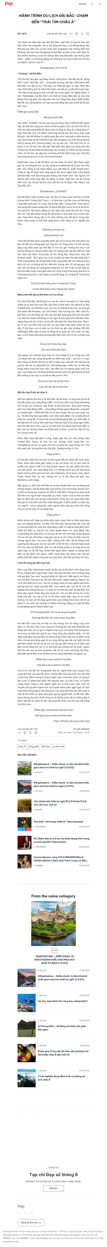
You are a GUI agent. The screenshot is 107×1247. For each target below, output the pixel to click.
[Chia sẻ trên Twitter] (82, 33)
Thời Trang (40, 827)
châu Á (21, 746)
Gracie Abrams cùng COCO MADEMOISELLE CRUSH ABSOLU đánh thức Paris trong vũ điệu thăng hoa (60, 860)
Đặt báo (82, 4)
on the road (58, 746)
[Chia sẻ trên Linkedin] (87, 33)
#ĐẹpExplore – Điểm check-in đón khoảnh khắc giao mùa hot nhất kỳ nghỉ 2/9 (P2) (54, 959)
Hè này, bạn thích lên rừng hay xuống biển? (63, 1001)
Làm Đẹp (39, 865)
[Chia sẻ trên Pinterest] (76, 33)
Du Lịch (22, 33)
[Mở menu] (100, 3)
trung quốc (33, 746)
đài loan (46, 746)
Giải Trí (38, 810)
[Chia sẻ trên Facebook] (71, 33)
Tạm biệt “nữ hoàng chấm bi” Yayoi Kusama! (58, 821)
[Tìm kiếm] (92, 4)
